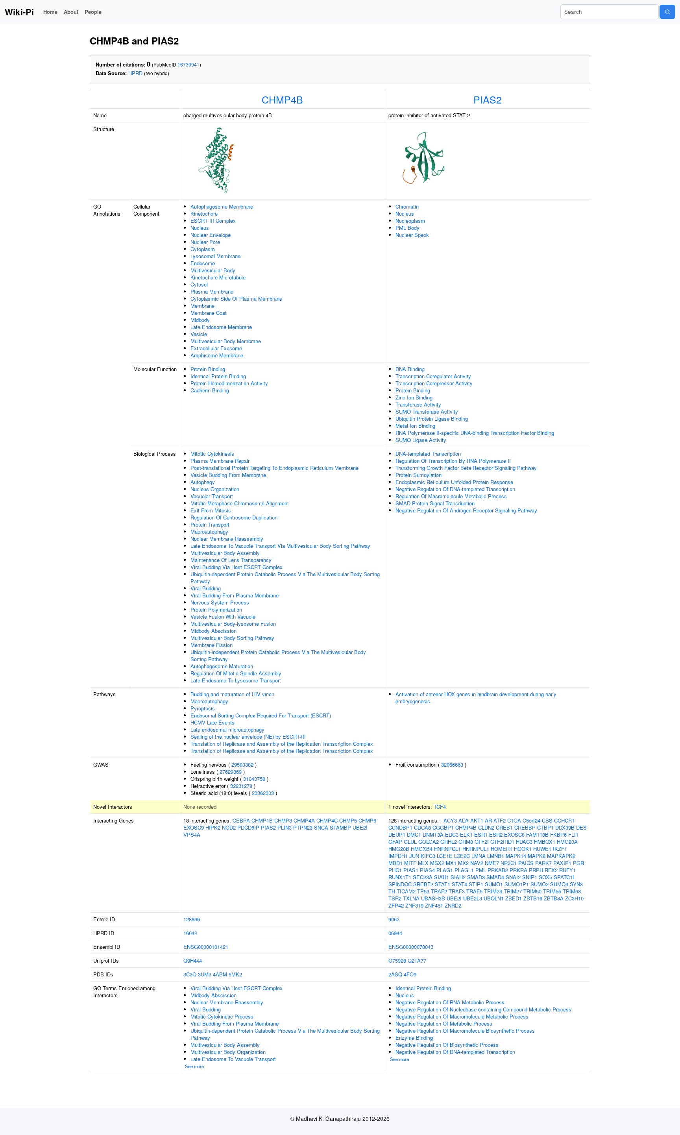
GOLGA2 (428, 841)
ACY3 (450, 820)
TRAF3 (457, 891)
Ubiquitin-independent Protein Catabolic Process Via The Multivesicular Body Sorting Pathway (278, 655)
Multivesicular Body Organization (228, 1052)
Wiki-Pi (19, 11)
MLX (423, 863)
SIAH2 (458, 877)
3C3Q (189, 974)
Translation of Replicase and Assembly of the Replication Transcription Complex (281, 743)
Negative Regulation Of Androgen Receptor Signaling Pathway (466, 510)
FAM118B (537, 834)
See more (194, 1066)
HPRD (135, 73)
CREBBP (525, 827)
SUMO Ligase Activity (420, 440)
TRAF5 (474, 891)
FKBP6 (558, 834)
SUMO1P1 (516, 884)
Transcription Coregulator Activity (433, 376)
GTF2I (482, 841)
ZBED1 (513, 898)
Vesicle (198, 334)
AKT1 (476, 820)
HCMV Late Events (212, 722)
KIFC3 (428, 856)
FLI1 (573, 834)
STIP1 (476, 884)
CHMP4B (282, 99)
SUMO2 (539, 884)
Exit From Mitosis (210, 510)
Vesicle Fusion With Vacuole (222, 616)
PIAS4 (427, 870)
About (71, 11)
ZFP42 (396, 905)
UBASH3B (433, 898)
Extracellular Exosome (216, 348)
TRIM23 (493, 891)
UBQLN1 (494, 898)
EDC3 (451, 834)
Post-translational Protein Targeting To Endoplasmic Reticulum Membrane (274, 467)
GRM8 (465, 841)
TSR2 (394, 898)
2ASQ (395, 974)
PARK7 (543, 863)
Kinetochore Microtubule (218, 277)
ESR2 (496, 834)
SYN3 (576, 884)
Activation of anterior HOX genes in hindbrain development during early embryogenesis (475, 697)
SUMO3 (559, 884)
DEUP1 (396, 834)
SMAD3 (476, 877)
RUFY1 (567, 870)
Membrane (202, 305)
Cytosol (199, 284)
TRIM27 (513, 891)
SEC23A (422, 877)
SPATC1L (564, 877)
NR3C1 (509, 863)
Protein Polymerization (216, 609)
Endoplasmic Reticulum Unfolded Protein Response (454, 482)
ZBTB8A (554, 898)
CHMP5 (348, 820)
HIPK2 (212, 827)
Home (50, 11)
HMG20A (567, 841)
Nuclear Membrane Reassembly (226, 538)
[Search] (667, 12)
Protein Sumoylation (418, 475)
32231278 (241, 785)
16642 (190, 933)
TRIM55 (552, 891)
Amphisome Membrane (216, 355)
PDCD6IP (248, 827)
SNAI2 (513, 877)
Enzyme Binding (414, 1037)
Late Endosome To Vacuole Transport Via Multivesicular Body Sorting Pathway (280, 545)
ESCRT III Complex (213, 220)
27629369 (231, 771)
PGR (578, 863)
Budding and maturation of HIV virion (232, 694)
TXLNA (411, 898)
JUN (414, 856)
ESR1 (481, 834)
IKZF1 (560, 848)
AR (488, 820)
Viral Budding (205, 588)
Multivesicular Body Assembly (225, 552)
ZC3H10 (574, 898)
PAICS (526, 863)
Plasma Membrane (211, 291)
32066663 (452, 764)
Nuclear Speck (412, 234)
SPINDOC (400, 884)
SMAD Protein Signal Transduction (435, 503)
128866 (191, 919)
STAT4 (459, 884)
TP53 (423, 891)
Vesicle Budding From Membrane (228, 475)
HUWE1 (542, 848)
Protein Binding (207, 369)
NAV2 (476, 863)
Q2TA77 (417, 960)
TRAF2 (439, 891)
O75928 (397, 960)
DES (581, 827)
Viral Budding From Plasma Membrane (234, 595)
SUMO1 (494, 884)
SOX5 (545, 877)
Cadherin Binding (209, 390)
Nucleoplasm (410, 220)
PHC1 (395, 870)
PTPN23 (302, 827)
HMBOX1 (544, 841)
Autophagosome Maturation (221, 666)
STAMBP (340, 827)
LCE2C (462, 856)
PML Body (407, 227)
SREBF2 (423, 884)
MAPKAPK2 (561, 856)
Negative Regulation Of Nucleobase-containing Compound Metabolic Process (483, 1009)
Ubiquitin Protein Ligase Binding (431, 418)
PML (480, 870)
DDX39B (565, 827)
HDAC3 (524, 841)
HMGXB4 (421, 848)
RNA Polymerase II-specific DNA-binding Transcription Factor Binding (474, 432)
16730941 (188, 64)
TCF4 (440, 806)
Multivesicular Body (212, 270)
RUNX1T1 (399, 877)
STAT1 (442, 884)
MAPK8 (536, 856)
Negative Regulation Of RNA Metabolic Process (449, 1002)
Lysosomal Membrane (215, 256)
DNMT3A (433, 834)
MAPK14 (516, 856)
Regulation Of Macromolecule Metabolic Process (451, 496)
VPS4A (191, 834)
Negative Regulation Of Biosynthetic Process (447, 1044)
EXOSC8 (514, 834)
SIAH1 (441, 877)
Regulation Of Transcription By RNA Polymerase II (453, 460)
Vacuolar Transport (211, 496)
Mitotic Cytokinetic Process (221, 1016)
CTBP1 (545, 827)
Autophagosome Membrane (221, 206)
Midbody (200, 319)
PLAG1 (444, 870)
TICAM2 (406, 891)
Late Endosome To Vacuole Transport (233, 1059)
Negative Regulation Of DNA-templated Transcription (455, 489)
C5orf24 (531, 820)
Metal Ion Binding (415, 425)
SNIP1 (529, 877)
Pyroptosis (202, 708)
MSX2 (437, 863)
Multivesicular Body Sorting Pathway (232, 637)
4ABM (220, 974)
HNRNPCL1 (447, 848)
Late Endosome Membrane (221, 327)
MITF (410, 863)
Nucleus (199, 227)
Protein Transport (209, 524)
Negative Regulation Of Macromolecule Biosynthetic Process (465, 1030)
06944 (395, 933)
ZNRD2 (453, 905)
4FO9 (410, 974)
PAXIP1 (562, 863)
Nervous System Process (219, 602)
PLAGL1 (464, 870)
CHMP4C (327, 820)
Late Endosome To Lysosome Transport (235, 680)
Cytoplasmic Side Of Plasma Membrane (236, 298)
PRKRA (518, 870)
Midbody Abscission (213, 630)
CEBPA (241, 820)
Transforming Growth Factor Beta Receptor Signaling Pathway (466, 467)
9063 (393, 919)
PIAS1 (410, 870)
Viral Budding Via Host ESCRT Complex (236, 567)
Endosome (202, 263)
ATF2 (499, 820)
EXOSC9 (193, 827)
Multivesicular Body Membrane (225, 341)
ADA (463, 820)
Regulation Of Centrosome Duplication (233, 517)
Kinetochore (204, 213)
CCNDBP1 (400, 827)
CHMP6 (367, 820)
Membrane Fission (211, 645)
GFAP (395, 841)
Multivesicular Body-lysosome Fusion (233, 623)
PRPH (536, 870)
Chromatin (407, 206)
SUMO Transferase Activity (426, 411)
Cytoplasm (202, 249)
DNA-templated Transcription (428, 453)
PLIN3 (284, 827)
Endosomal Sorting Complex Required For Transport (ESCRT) (260, 715)
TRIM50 (532, 891)
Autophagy (202, 482)
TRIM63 (572, 891)
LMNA (478, 856)
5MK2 (235, 974)
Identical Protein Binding (218, 376)
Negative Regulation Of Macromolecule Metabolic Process (461, 1016)
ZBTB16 (532, 898)
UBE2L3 (472, 898)
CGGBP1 (443, 827)
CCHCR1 (564, 820)
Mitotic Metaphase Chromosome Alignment (239, 503)
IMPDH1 (398, 856)
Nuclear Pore (205, 242)
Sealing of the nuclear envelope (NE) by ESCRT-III (248, 736)
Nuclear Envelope (210, 234)
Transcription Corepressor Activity (434, 383)
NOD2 (229, 827)
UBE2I (360, 827)
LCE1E (445, 856)
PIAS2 (487, 99)
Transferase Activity (418, 404)
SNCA (321, 827)
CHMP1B (262, 820)
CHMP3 (283, 820)
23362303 (263, 793)
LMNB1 (495, 856)
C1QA (514, 820)
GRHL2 (448, 841)
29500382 (242, 764)
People (93, 11)
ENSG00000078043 (410, 946)
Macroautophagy (209, 531)
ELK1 (466, 834)
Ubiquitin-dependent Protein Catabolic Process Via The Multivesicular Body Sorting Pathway (285, 577)
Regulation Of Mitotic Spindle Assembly (235, 673)
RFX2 (551, 870)
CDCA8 (422, 827)
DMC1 (414, 834)
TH (391, 891)
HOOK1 (523, 848)
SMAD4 (495, 877)
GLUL (410, 841)
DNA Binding (410, 369)
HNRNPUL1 (475, 848)
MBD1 (395, 863)
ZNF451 (434, 905)
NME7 (492, 863)
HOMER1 (501, 848)
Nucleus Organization (214, 489)
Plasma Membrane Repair (219, 460)
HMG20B (398, 848)
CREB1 (504, 827)
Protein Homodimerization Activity (229, 383)
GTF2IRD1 (502, 841)
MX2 (463, 863)
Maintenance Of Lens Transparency (231, 560)
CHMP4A (304, 820)
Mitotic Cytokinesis (212, 453)
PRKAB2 (498, 870)
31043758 (254, 778)
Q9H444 (192, 960)
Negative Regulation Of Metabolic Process (443, 1023)
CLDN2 (486, 827)
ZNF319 (414, 905)
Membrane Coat (208, 312)
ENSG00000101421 (205, 946)
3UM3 (204, 974)
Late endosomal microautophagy (227, 729)
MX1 (451, 863)
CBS (547, 820)
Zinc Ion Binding (413, 397)
